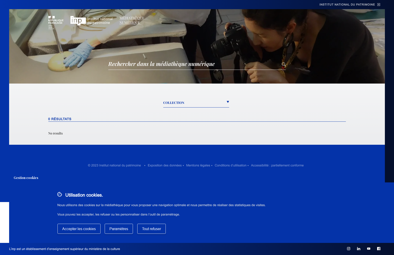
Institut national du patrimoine (347, 4)
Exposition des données (165, 165)
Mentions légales (198, 165)
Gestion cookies (26, 178)
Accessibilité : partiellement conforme (277, 165)
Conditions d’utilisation (230, 165)
